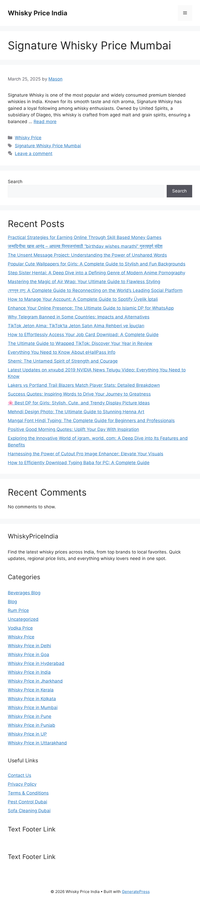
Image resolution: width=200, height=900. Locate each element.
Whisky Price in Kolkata (32, 698)
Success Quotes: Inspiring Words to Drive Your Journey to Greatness (79, 394)
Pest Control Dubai (27, 801)
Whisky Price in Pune (29, 716)
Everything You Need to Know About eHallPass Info (61, 352)
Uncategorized (23, 619)
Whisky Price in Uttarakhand (37, 742)
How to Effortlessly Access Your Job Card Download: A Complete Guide (83, 334)
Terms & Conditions (28, 793)
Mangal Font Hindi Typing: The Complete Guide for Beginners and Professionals (91, 420)
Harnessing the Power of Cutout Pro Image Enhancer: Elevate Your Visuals (85, 453)
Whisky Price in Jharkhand (35, 681)
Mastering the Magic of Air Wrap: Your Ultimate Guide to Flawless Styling (84, 281)
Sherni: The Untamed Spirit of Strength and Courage (63, 361)
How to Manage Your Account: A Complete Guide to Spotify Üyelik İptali (83, 299)
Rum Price (18, 610)
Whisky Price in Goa (28, 654)
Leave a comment (33, 153)
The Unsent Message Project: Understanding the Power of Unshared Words (87, 255)
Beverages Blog (24, 592)
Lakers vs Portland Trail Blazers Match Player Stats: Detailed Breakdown (84, 385)
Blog (12, 601)
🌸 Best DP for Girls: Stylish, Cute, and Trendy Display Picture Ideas (79, 402)
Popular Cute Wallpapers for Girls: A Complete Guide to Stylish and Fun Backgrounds (96, 263)
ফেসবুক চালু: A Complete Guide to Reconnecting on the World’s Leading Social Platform (95, 290)
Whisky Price (28, 137)
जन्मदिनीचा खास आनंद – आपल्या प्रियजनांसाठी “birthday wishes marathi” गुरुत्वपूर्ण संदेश (85, 246)
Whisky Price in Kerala (31, 689)
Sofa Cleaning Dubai (29, 810)
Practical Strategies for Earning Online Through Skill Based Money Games (84, 237)
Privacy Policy (22, 784)
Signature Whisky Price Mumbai (48, 145)
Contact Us (19, 775)
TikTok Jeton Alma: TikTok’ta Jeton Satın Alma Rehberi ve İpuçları (76, 325)
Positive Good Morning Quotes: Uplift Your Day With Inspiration (73, 429)
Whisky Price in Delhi (29, 645)
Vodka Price (20, 628)
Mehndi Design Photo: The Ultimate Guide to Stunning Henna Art (76, 411)
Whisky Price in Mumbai (33, 707)
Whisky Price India (37, 13)
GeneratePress (136, 891)
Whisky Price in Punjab (31, 725)
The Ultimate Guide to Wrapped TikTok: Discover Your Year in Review (80, 343)
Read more (45, 121)
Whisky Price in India (29, 672)
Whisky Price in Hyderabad (36, 663)
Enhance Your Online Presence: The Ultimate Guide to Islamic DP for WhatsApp (91, 308)
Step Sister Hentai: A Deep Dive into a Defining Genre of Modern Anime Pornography (96, 272)
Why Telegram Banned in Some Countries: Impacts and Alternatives (78, 316)
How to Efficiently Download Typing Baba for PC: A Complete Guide (78, 462)
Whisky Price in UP (27, 734)
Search (15, 181)
